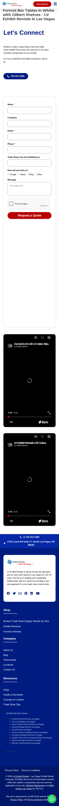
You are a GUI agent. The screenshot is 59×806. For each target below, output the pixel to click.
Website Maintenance (35, 785)
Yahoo (23, 174)
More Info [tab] (11, 751)
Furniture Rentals (12, 631)
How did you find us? (18, 170)
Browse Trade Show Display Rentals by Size (26, 621)
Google (13, 174)
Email (10, 131)
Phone (11, 144)
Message (12, 180)
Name (11, 104)
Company (12, 118)
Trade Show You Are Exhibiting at (24, 157)
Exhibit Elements (12, 626)
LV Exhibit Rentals (21, 776)
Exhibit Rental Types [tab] (16, 713)
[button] (51, 798)
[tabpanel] (29, 732)
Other (39, 174)
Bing (31, 174)
